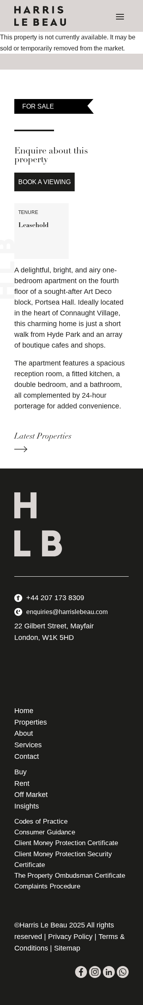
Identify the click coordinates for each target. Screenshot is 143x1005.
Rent (21, 783)
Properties (30, 722)
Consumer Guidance (44, 832)
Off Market (31, 795)
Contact (26, 756)
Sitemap (67, 948)
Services (28, 745)
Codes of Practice (41, 821)
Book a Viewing (44, 182)
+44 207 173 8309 (55, 598)
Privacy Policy (70, 937)
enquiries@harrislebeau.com (67, 611)
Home (23, 711)
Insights (26, 806)
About (23, 733)
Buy (20, 772)
